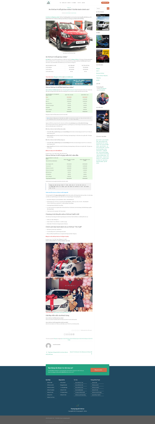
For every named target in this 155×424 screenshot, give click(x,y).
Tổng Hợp (98, 77)
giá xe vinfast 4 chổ (64, 338)
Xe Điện (97, 80)
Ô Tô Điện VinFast (63, 392)
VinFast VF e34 (50, 392)
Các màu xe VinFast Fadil (80, 392)
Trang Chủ (64, 2)
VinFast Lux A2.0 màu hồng (80, 394)
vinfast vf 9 (98, 158)
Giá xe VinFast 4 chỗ (79, 387)
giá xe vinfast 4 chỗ (103, 141)
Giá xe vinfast (63, 382)
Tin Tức (79, 2)
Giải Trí (97, 70)
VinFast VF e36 (63, 394)
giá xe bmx (105, 160)
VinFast (69, 2)
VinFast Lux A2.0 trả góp (97, 392)
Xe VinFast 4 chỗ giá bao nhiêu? (53, 17)
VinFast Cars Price (50, 397)
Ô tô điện (74, 2)
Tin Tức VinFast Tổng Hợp (102, 75)
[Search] (60, 3)
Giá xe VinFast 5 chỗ (79, 384)
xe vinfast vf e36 (105, 158)
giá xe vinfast (99, 139)
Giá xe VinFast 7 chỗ (79, 382)
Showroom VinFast (100, 73)
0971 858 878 (103, 88)
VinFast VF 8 (49, 394)
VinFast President (50, 389)
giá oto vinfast (103, 146)
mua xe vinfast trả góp (103, 152)
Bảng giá (69, 7)
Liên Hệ (83, 2)
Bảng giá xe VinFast (58, 76)
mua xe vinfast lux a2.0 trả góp (102, 153)
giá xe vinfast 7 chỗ (67, 312)
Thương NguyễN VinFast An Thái (69, 89)
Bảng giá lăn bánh (63, 384)
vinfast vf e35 (106, 156)
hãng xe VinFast (75, 59)
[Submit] (108, 8)
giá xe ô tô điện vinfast (101, 155)
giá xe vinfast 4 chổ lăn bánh (72, 338)
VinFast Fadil (49, 382)
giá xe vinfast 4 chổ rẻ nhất (81, 338)
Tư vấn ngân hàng (63, 387)
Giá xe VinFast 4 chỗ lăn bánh (52, 89)
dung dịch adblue (99, 161)
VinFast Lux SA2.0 (50, 387)
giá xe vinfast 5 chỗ (58, 312)
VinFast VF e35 (63, 389)
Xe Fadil (47, 59)
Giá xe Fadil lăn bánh (68, 76)
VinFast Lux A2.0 (50, 384)
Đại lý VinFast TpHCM (96, 394)
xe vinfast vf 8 (99, 160)
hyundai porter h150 (100, 142)
